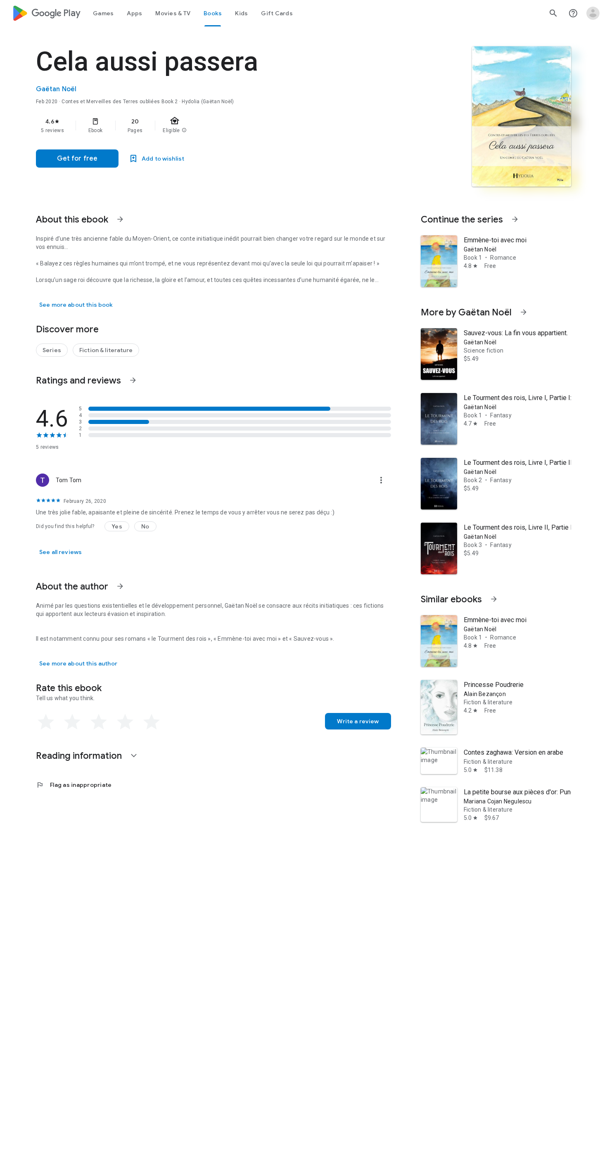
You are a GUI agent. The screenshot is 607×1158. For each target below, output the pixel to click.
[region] (201, 125)
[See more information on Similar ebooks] (494, 599)
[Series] (52, 350)
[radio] (46, 722)
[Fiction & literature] (106, 350)
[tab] (103, 13)
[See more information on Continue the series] (515, 219)
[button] (116, 526)
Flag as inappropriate (73, 785)
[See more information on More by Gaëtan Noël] (523, 312)
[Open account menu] (593, 13)
